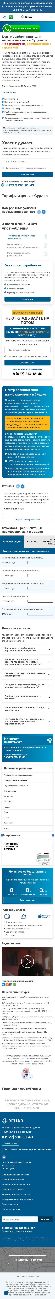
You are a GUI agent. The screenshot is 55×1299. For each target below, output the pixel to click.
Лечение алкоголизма (13, 1189)
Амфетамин (9, 823)
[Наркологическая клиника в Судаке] (27, 17)
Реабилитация (12, 541)
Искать (45, 1219)
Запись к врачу (10, 1143)
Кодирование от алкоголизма (17, 1199)
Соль (6, 812)
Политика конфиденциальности (16, 1162)
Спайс (6, 817)
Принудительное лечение (15, 780)
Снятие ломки (10, 791)
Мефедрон (8, 796)
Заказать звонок (27, 363)
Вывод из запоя (10, 1204)
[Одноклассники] (7, 984)
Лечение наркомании (18, 768)
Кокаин (7, 828)
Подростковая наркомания (16, 786)
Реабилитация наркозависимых (18, 775)
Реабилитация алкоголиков (16, 1194)
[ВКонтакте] (3, 984)
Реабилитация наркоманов (16, 1184)
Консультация (27, 174)
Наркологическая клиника (15, 1174)
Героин (7, 807)
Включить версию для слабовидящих (21, 1128)
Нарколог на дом (11, 1209)
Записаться (27, 299)
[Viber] (10, 984)
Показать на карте (27, 1260)
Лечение (32, 541)
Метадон (8, 802)
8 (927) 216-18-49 (32, 9)
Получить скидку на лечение (27, 519)
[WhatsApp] (14, 984)
